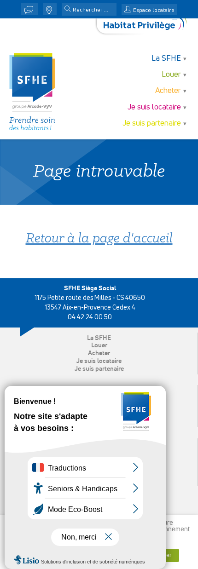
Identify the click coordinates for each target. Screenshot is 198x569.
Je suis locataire (99, 361)
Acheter (99, 353)
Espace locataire (154, 10)
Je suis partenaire (99, 369)
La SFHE (99, 338)
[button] (67, 9)
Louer (99, 345)
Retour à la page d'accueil (99, 239)
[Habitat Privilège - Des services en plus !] (145, 26)
